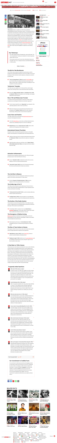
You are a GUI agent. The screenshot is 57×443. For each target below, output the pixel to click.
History (37, 5)
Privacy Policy (37, 433)
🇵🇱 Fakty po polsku (39, 439)
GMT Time (37, 60)
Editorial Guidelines (43, 10)
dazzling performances (27, 116)
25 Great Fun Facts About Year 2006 (33, 427)
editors (19, 368)
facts (9, 45)
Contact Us (40, 432)
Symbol (37, 58)
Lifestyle (46, 5)
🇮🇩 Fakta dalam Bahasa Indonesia (24, 438)
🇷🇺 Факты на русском (25, 440)
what (20, 39)
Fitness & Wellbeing (30, 5)
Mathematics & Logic (51, 5)
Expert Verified (36, 10)
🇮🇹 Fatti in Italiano (16, 436)
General (34, 5)
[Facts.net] (6, 2)
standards (24, 367)
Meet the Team (27, 432)
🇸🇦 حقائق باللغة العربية (32, 437)
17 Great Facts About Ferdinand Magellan (44, 427)
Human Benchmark (39, 65)
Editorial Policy (20, 432)
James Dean (26, 233)
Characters (9, 5)
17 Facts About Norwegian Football (11, 414)
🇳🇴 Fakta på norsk (16, 437)
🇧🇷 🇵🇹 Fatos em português (25, 436)
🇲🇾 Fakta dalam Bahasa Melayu (18, 439)
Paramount (11, 210)
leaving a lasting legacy (26, 42)
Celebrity (5, 5)
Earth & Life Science (21, 5)
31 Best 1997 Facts (11, 426)
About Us (14, 432)
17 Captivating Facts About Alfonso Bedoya (22, 401)
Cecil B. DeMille (29, 79)
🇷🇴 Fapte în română (16, 440)
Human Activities (41, 5)
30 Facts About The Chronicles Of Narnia (43, 37)
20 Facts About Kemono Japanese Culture (45, 414)
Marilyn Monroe (16, 121)
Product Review (34, 432)
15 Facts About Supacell (44, 27)
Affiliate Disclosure (22, 433)
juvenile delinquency (29, 238)
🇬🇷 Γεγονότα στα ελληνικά (42, 437)
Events (25, 5)
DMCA (28, 433)
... (55, 5)
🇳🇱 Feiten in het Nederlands (29, 439)
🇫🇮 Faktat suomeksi (24, 437)
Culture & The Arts (14, 5)
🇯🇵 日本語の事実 (34, 438)
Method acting (10, 215)
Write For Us (15, 433)
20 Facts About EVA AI (22, 426)
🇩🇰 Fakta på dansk (34, 436)
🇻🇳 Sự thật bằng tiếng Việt (35, 440)
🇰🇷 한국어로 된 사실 (42, 438)
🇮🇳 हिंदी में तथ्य (15, 438)
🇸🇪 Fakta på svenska (42, 436)
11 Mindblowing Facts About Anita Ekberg (44, 401)
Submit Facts (43, 433)
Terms (32, 433)
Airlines (2, 5)
